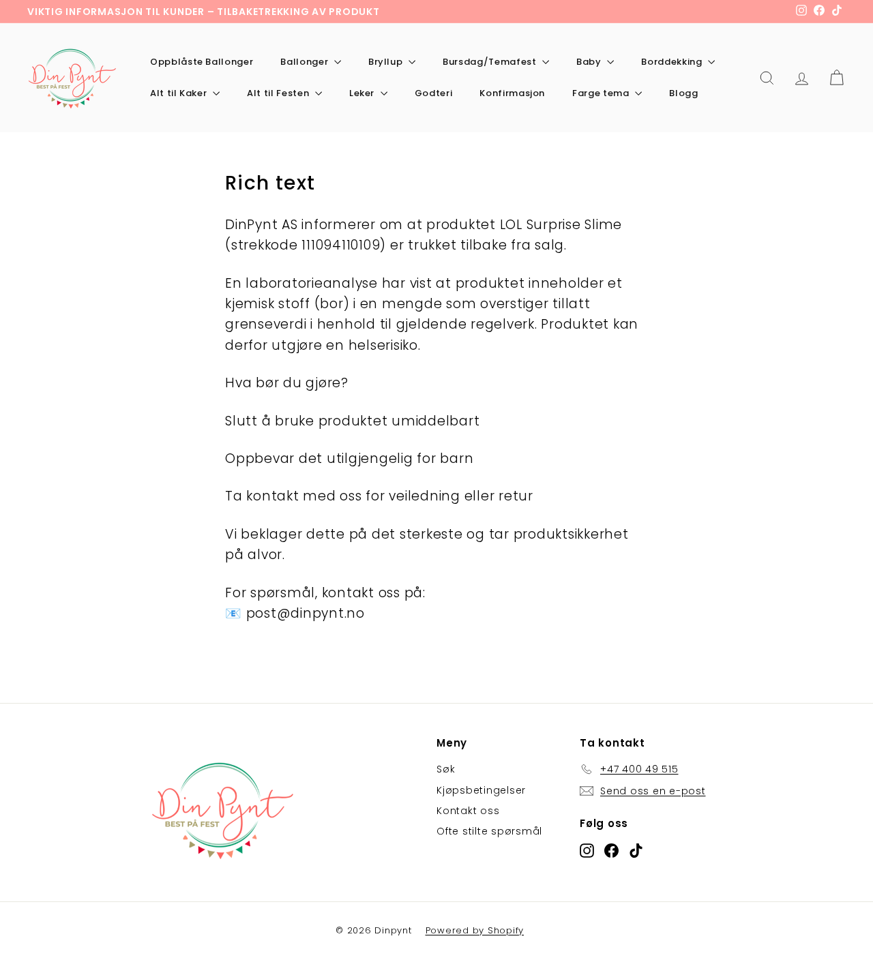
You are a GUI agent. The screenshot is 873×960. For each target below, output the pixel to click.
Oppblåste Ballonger (201, 61)
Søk (445, 769)
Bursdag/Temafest (491, 61)
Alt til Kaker (179, 93)
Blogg (683, 93)
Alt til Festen (279, 93)
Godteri (434, 93)
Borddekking (673, 61)
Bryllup (386, 61)
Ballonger (305, 61)
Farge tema (602, 93)
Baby (590, 61)
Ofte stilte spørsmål (489, 831)
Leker (363, 93)
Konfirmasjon (512, 93)
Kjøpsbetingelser (481, 790)
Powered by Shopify (475, 930)
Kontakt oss (467, 810)
